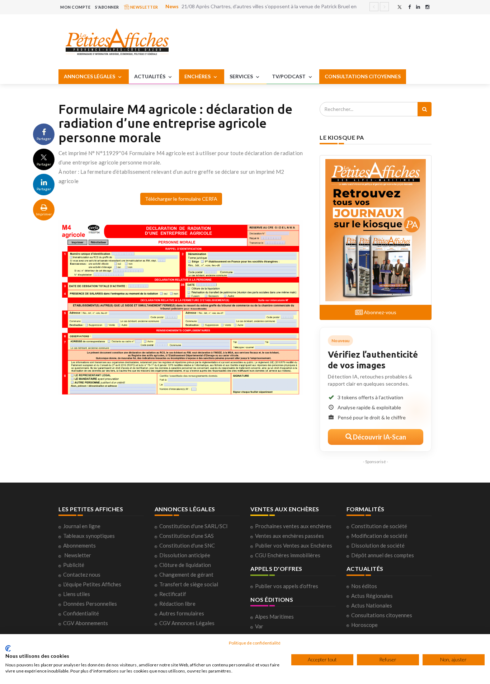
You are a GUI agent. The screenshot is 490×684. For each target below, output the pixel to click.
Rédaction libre (177, 603)
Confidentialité (81, 613)
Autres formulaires (181, 613)
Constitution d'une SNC (187, 545)
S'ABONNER (107, 7)
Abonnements (79, 545)
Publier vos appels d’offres (286, 586)
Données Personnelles (90, 603)
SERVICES (242, 76)
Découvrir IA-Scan (379, 437)
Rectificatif (172, 594)
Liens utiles (76, 594)
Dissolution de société (378, 545)
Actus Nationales (371, 605)
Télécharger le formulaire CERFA (181, 199)
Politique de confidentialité (255, 643)
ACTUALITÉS (150, 76)
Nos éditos (364, 586)
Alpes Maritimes (274, 616)
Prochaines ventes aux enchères (293, 526)
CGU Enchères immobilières (287, 555)
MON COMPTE (75, 7)
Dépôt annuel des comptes (382, 555)
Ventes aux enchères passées (289, 535)
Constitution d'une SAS (186, 535)
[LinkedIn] (418, 7)
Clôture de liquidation (185, 565)
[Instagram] (427, 7)
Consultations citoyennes (381, 615)
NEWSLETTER (143, 7)
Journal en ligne (81, 526)
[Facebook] (409, 7)
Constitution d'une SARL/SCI (193, 526)
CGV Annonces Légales (187, 623)
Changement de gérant (186, 574)
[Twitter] (399, 7)
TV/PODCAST (289, 76)
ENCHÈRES (198, 76)
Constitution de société (379, 526)
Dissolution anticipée (184, 555)
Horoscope (364, 625)
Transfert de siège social (188, 584)
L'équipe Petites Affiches (92, 584)
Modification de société (379, 535)
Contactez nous (81, 574)
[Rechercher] (425, 109)
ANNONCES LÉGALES (90, 76)
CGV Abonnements (85, 623)
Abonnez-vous (379, 312)
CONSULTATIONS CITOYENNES (363, 76)
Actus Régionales (372, 595)
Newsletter (77, 555)
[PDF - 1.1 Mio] (180, 306)
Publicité (73, 565)
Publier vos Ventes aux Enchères (293, 545)
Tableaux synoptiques (89, 535)
